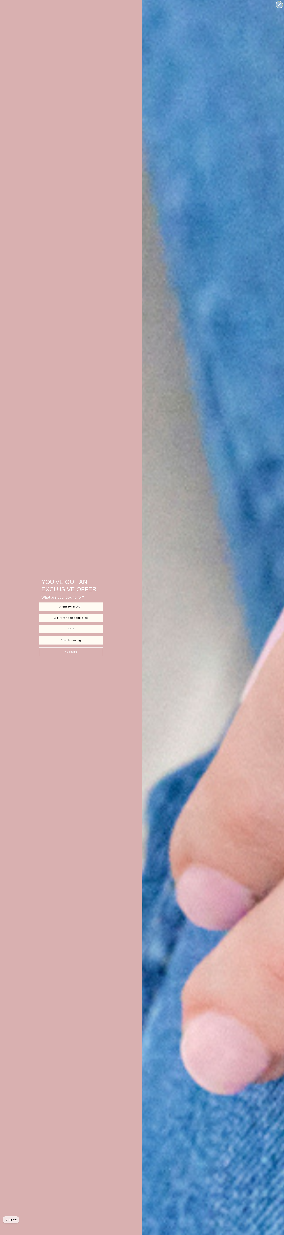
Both (71, 629)
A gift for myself (71, 606)
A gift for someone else (71, 617)
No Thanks (71, 651)
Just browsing (71, 640)
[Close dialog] (279, 4)
